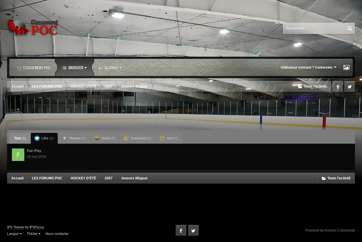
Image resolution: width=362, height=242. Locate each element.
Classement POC (36, 67)
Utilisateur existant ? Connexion (307, 67)
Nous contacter (57, 234)
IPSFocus (36, 227)
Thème (32, 234)
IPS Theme (15, 227)
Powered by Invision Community (330, 230)
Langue (13, 234)
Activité (111, 67)
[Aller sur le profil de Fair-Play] (18, 154)
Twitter (349, 86)
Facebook (337, 86)
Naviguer (75, 67)
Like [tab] (47, 138)
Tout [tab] (20, 138)
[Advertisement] (181, 111)
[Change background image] (346, 67)
